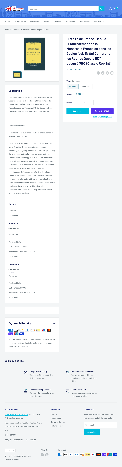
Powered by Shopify (12, 459)
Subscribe (91, 432)
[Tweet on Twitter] (107, 73)
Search (54, 414)
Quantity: (70, 102)
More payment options (102, 117)
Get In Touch (56, 418)
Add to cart (77, 111)
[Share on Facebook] (98, 73)
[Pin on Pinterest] (102, 73)
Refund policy (57, 426)
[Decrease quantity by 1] (78, 102)
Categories (18, 21)
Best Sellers (85, 21)
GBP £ (8, 451)
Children (57, 21)
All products (16, 30)
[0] (115, 8)
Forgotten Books (73, 69)
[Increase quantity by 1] (90, 102)
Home (7, 21)
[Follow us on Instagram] (46, 454)
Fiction (47, 21)
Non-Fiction (35, 21)
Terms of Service (58, 422)
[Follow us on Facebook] (42, 454)
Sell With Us (99, 21)
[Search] (101, 8)
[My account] (110, 8)
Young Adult (70, 21)
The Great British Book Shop (16, 414)
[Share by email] (112, 73)
